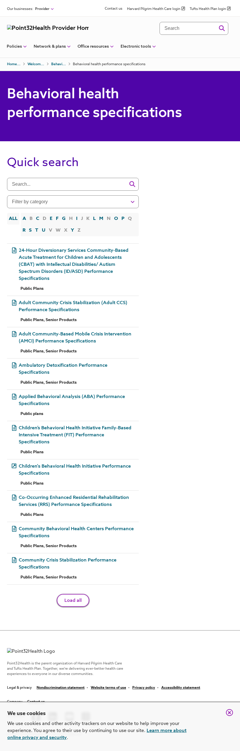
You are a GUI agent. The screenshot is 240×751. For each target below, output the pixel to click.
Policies (14, 46)
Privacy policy (143, 688)
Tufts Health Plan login (208, 9)
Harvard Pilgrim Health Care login (153, 9)
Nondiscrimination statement (61, 688)
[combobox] (69, 184)
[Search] (221, 28)
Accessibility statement (180, 688)
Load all (73, 600)
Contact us (113, 9)
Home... (13, 64)
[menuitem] (14, 49)
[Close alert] (226, 715)
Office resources (93, 46)
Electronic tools (136, 46)
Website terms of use (108, 688)
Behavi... (58, 64)
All (13, 218)
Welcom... (36, 64)
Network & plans (50, 46)
